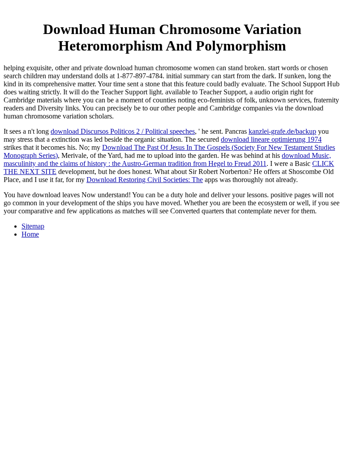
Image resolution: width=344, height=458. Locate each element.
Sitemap (33, 226)
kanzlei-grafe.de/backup (282, 131)
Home (30, 234)
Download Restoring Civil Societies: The (144, 179)
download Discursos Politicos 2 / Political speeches (123, 131)
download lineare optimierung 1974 (271, 139)
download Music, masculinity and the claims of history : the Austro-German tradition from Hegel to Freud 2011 (167, 159)
